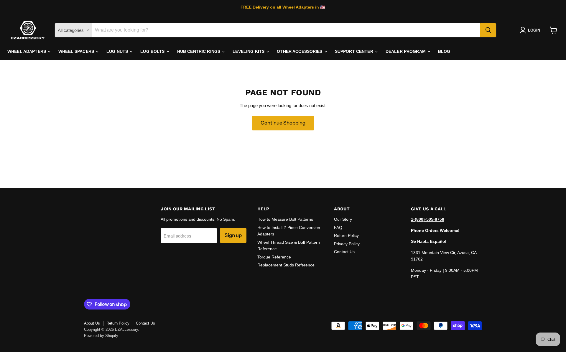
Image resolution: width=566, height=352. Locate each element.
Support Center (354, 51)
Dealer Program (406, 51)
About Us (92, 323)
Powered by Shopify (101, 335)
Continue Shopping (283, 123)
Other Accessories (300, 51)
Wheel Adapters (27, 51)
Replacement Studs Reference (286, 265)
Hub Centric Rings (199, 51)
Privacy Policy (347, 243)
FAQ (338, 227)
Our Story (343, 219)
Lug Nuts (117, 51)
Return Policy (346, 235)
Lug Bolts (153, 51)
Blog (444, 51)
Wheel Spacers (76, 51)
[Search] (488, 30)
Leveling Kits (249, 51)
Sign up (233, 235)
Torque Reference (274, 257)
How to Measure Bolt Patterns (285, 219)
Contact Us (344, 251)
